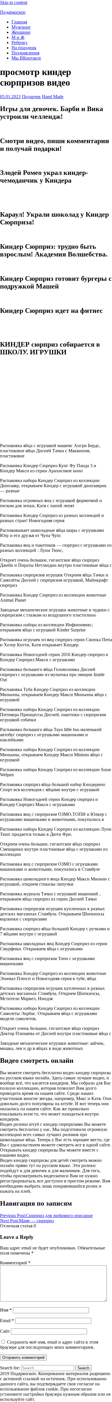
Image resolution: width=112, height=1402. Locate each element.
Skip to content (13, 2)
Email (7, 1320)
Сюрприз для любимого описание (46, 1215)
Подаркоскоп (13, 12)
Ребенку (19, 42)
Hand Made (52, 96)
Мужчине (20, 27)
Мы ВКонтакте (26, 58)
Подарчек (31, 96)
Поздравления (25, 52)
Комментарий (15, 1262)
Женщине (20, 32)
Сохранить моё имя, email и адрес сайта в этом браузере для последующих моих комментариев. (49, 1345)
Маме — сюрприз (27, 1220)
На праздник (23, 47)
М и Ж (17, 37)
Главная (19, 21)
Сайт (5, 1331)
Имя (6, 1310)
